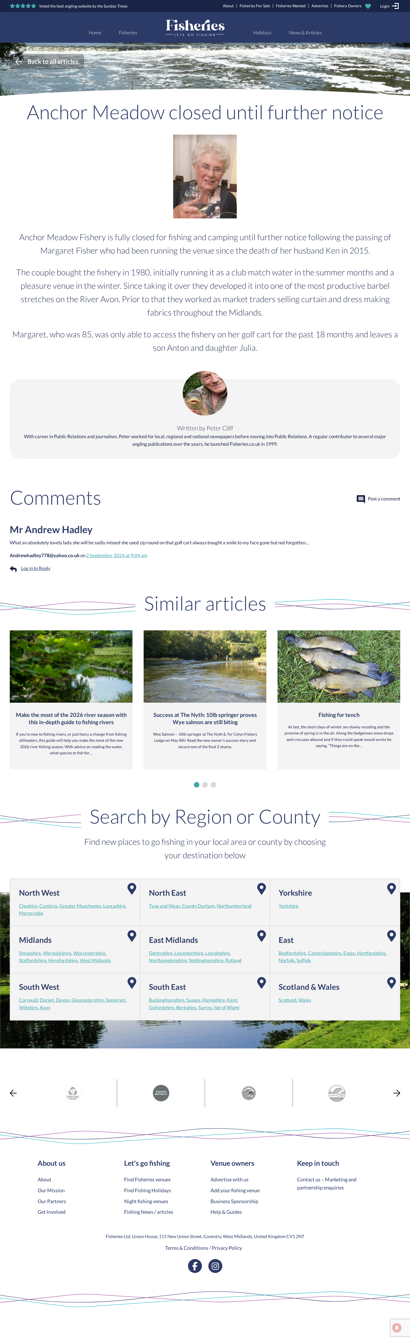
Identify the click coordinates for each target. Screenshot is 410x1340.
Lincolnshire (217, 953)
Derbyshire (160, 953)
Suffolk (303, 960)
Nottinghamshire (206, 960)
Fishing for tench (339, 714)
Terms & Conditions (186, 1248)
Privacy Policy (227, 1248)
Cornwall (28, 1000)
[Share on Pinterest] (5, 1030)
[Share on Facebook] (5, 1010)
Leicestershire (188, 953)
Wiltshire (28, 1007)
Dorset (47, 1000)
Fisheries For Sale (255, 5)
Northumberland (234, 906)
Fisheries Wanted (291, 5)
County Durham (198, 906)
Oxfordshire (161, 1007)
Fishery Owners (347, 5)
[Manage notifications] (396, 1327)
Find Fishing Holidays (147, 1190)
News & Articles (305, 32)
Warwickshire (57, 953)
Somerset (115, 1000)
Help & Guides (226, 1212)
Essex (349, 953)
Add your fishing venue (235, 1190)
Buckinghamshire (166, 1000)
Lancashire (114, 906)
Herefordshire (63, 960)
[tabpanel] (71, 699)
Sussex (193, 1000)
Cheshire (28, 906)
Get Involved (52, 1212)
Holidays (262, 32)
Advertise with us (230, 1179)
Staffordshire (32, 960)
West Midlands (95, 960)
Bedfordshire (292, 953)
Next (396, 1092)
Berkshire (186, 1007)
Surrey (205, 1007)
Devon (62, 1000)
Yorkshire (288, 906)
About (228, 5)
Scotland (287, 1000)
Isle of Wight (226, 1007)
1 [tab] (196, 785)
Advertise (320, 5)
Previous (13, 1092)
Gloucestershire (87, 1000)
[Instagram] (215, 1266)
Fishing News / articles (148, 1212)
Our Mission (51, 1190)
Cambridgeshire (324, 953)
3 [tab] (213, 785)
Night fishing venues (146, 1201)
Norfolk (287, 960)
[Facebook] (195, 1266)
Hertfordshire (371, 953)
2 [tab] (205, 785)
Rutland (233, 960)
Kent (232, 1000)
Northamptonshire (168, 960)
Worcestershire (89, 953)
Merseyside (31, 913)
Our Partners (52, 1201)
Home (95, 32)
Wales (304, 1000)
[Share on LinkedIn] (5, 1040)
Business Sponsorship (234, 1201)
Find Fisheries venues (147, 1179)
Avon (45, 1007)
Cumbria (48, 906)
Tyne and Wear (164, 906)
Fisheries (128, 32)
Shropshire (30, 953)
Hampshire (213, 1000)
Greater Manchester (80, 906)
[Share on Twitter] (5, 1020)
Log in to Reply (35, 568)
